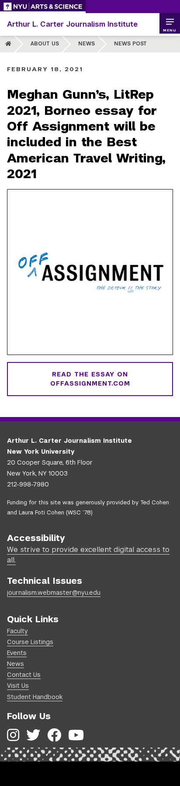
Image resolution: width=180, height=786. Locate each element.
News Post (130, 43)
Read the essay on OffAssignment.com (90, 378)
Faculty (17, 631)
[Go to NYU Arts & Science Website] (43, 6)
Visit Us (18, 685)
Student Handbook (34, 697)
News (86, 43)
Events (17, 653)
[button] (169, 23)
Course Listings (30, 642)
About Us (45, 43)
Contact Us (24, 675)
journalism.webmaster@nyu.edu (53, 592)
